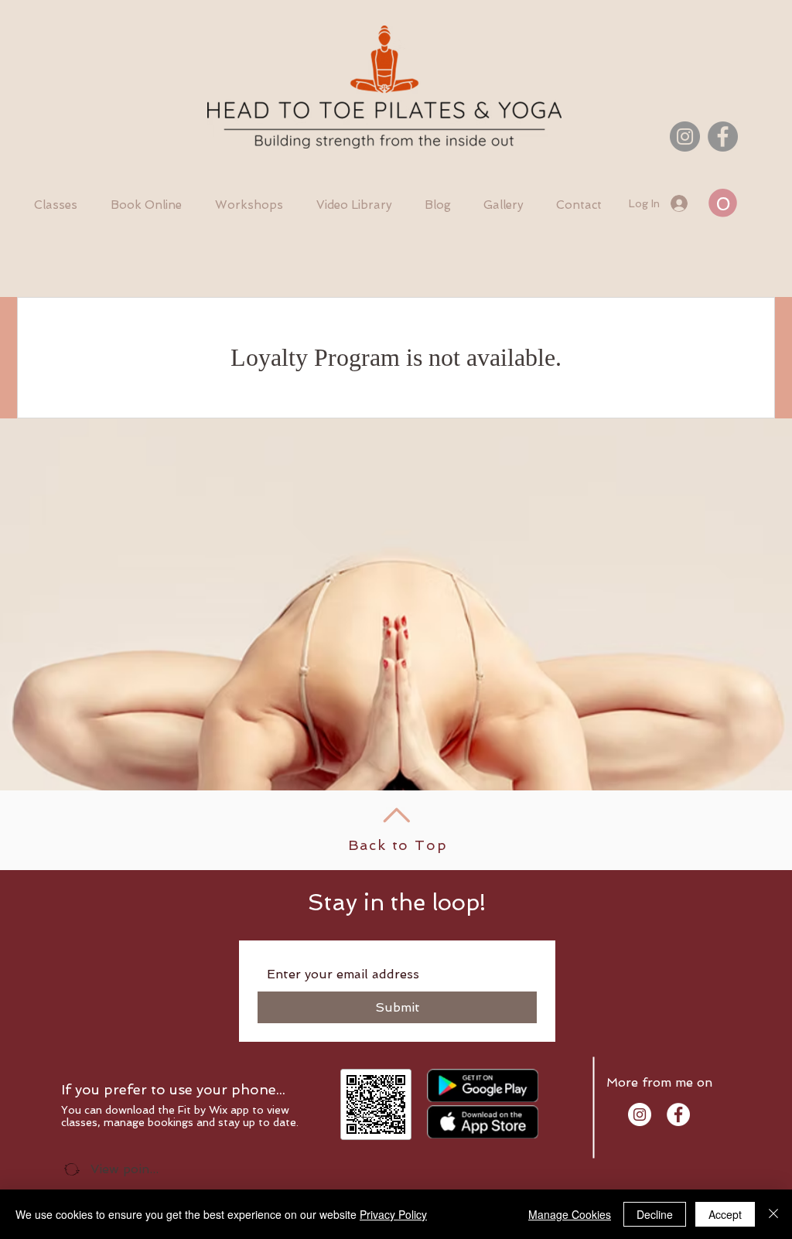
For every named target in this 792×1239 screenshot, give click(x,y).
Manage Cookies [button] (569, 1214)
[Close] (773, 1214)
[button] (722, 203)
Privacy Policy (393, 1214)
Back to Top (398, 845)
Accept (725, 1214)
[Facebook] (723, 136)
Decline (655, 1214)
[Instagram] (685, 136)
